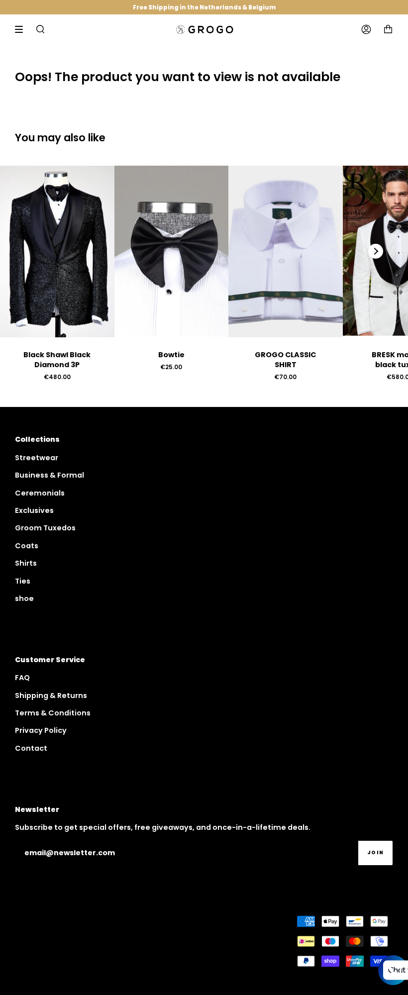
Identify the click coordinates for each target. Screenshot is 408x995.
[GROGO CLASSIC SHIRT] (285, 251)
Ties (22, 581)
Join (375, 852)
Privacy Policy (41, 730)
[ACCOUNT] (366, 29)
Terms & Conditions (53, 713)
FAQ (22, 678)
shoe (24, 598)
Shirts (26, 563)
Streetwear (36, 458)
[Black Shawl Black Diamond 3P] (57, 251)
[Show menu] (22, 29)
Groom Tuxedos (45, 528)
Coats (26, 546)
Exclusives (34, 510)
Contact (31, 748)
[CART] (388, 29)
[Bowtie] (171, 251)
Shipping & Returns (51, 695)
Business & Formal (49, 475)
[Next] (375, 251)
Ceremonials (40, 493)
